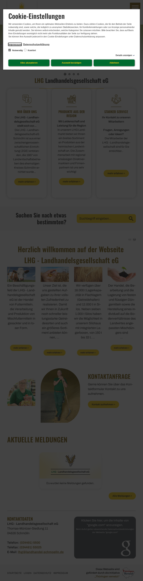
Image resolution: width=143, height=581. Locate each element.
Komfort (31, 50)
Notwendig (17, 50)
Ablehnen (114, 63)
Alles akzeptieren (28, 63)
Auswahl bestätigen (71, 63)
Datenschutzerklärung (36, 44)
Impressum (14, 44)
